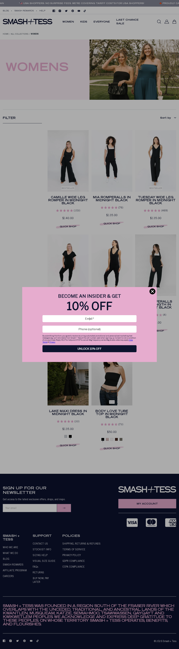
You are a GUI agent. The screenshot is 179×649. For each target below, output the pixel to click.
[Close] (152, 291)
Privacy (52, 342)
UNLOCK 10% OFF (89, 348)
